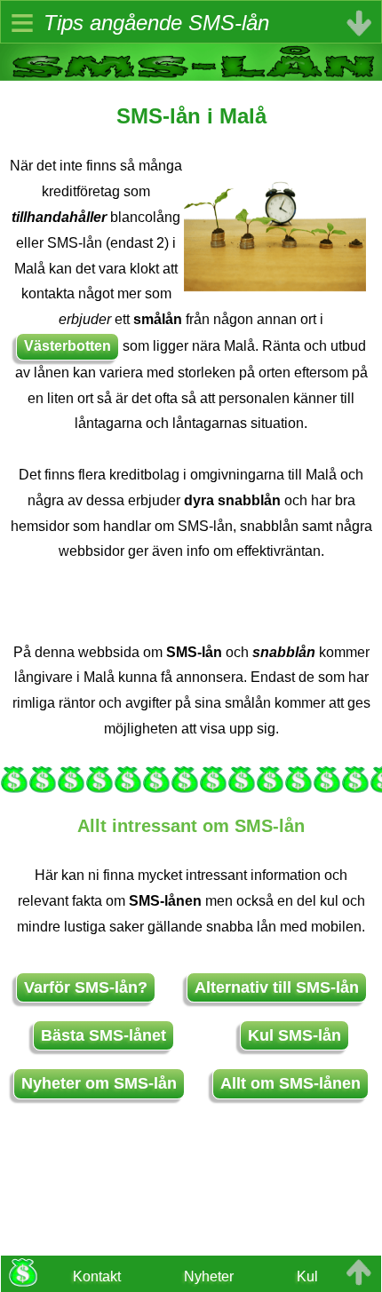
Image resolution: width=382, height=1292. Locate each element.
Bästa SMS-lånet (103, 1035)
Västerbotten (67, 345)
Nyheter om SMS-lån (99, 1083)
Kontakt (97, 1276)
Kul (307, 1276)
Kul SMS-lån (294, 1035)
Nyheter (209, 1276)
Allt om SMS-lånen (290, 1083)
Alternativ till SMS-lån (277, 987)
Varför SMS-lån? (85, 987)
